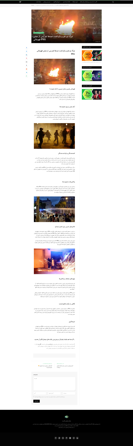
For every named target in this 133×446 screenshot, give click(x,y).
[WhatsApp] (26, 76)
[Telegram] (26, 72)
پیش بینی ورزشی (46, 2)
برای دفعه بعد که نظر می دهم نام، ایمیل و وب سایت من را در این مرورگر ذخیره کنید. (50, 397)
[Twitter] (26, 51)
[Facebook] (26, 47)
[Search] (113, 1)
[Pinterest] (26, 58)
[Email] (26, 61)
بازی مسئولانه (75, 2)
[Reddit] (26, 69)
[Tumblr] (26, 65)
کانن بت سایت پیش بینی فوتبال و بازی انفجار (88, 2)
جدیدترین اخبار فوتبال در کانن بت (39, 32)
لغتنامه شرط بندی (66, 2)
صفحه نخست (38, 2)
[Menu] (20, 1)
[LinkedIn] (26, 54)
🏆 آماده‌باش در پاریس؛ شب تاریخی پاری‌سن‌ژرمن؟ (45, 366)
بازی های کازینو (57, 2)
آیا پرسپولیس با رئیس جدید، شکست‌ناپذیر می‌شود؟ (65, 366)
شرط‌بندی (50, 344)
